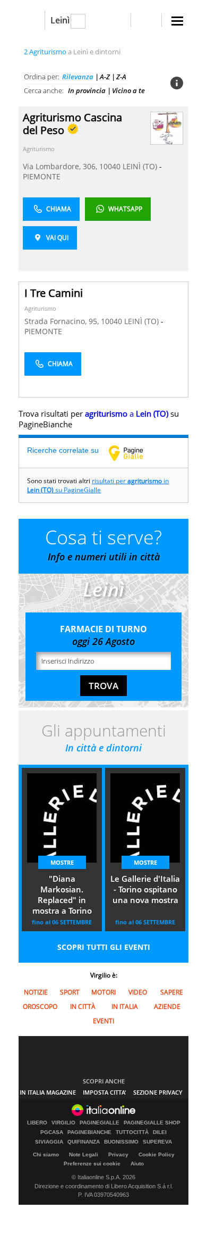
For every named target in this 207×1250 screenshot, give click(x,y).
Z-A (121, 76)
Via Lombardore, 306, (61, 166)
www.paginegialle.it (134, 453)
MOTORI (103, 992)
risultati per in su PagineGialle (98, 485)
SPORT (70, 992)
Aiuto (137, 1163)
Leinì (60, 20)
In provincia (87, 90)
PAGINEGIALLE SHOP (152, 1122)
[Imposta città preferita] (32, 20)
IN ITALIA (124, 1006)
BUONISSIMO (121, 1142)
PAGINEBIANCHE (89, 1132)
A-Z (105, 76)
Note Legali (83, 1154)
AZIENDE (167, 1006)
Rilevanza (77, 76)
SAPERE (171, 992)
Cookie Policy (157, 1154)
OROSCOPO (40, 1006)
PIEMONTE (42, 176)
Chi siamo (46, 1154)
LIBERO (37, 1122)
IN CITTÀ (83, 1006)
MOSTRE (62, 862)
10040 (109, 166)
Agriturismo (39, 149)
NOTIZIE (36, 992)
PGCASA (51, 1132)
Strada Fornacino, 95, (62, 321)
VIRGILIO (63, 1122)
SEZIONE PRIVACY (158, 1092)
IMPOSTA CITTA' (104, 1092)
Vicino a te (128, 90)
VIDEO (137, 992)
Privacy (118, 1154)
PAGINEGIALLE (99, 1122)
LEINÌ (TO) (141, 166)
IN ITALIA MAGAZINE (48, 1092)
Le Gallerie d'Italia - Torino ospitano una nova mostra (145, 889)
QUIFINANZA (83, 1142)
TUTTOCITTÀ (132, 1132)
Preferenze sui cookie (92, 1163)
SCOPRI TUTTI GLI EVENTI (103, 947)
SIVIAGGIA (49, 1142)
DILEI (160, 1132)
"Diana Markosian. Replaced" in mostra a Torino (62, 894)
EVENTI (103, 1020)
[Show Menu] (177, 21)
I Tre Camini (53, 293)
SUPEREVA (157, 1142)
